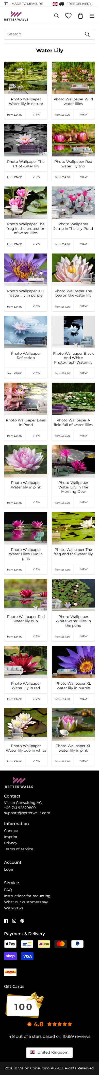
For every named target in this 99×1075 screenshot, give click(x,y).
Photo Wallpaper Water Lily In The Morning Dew (73, 487)
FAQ (8, 889)
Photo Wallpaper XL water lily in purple (73, 685)
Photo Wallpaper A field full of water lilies (73, 422)
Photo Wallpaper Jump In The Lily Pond (73, 226)
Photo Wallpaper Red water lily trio (73, 164)
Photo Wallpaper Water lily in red (26, 685)
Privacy (10, 843)
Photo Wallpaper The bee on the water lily (73, 293)
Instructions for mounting (27, 896)
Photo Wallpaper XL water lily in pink (73, 748)
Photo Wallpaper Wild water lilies (73, 101)
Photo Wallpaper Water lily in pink (26, 485)
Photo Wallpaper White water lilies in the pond (73, 621)
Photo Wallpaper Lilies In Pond (26, 422)
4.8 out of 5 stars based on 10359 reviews (49, 1036)
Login (9, 869)
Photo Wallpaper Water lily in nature (26, 101)
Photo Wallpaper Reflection (26, 355)
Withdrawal (14, 908)
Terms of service (18, 849)
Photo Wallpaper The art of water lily (25, 164)
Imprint (11, 836)
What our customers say (26, 902)
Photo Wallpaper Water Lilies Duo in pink (26, 554)
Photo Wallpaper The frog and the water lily (73, 552)
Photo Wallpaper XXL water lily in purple (26, 293)
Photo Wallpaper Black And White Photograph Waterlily (73, 358)
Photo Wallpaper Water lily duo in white (26, 748)
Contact (11, 830)
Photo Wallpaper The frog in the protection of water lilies (26, 228)
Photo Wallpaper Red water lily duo (26, 619)
